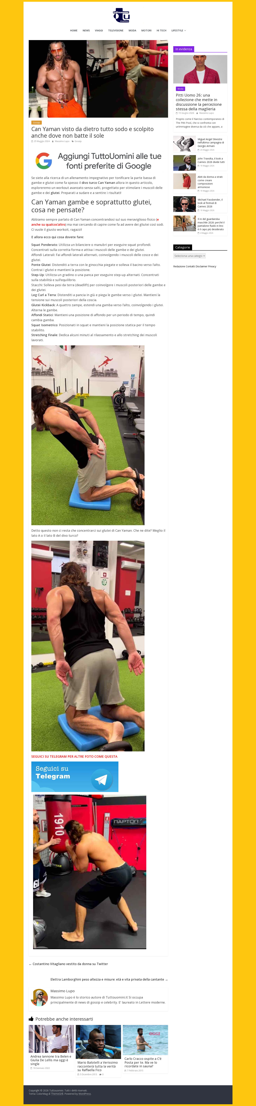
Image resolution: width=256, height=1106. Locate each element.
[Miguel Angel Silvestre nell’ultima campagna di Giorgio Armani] (184, 137)
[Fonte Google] (98, 161)
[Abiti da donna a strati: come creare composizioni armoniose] (184, 175)
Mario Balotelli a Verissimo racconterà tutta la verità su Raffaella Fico (97, 1066)
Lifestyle (177, 30)
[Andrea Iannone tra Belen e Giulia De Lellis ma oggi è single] (51, 1027)
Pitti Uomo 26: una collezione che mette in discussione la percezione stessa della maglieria (199, 101)
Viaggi (99, 30)
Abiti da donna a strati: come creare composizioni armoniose (210, 182)
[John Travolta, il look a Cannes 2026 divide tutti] (184, 157)
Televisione (115, 30)
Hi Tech (161, 30)
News (86, 30)
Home (73, 30)
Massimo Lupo (62, 141)
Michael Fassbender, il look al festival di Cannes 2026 (210, 203)
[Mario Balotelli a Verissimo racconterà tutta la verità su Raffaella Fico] (98, 1027)
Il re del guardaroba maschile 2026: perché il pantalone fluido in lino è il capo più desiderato (211, 224)
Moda (132, 30)
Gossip (36, 122)
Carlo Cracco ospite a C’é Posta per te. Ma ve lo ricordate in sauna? (143, 1062)
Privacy (212, 266)
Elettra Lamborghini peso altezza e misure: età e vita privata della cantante (109, 979)
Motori (146, 30)
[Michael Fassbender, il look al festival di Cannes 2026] (184, 198)
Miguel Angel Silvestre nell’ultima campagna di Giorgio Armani (211, 142)
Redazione (179, 266)
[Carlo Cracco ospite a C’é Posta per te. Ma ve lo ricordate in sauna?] (145, 1027)
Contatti (190, 266)
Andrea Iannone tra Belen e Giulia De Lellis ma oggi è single (50, 1060)
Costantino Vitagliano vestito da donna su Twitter (68, 964)
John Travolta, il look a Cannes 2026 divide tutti (211, 160)
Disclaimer (201, 266)
